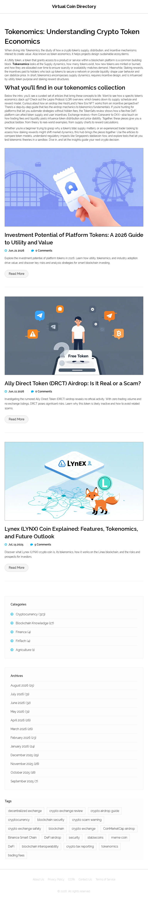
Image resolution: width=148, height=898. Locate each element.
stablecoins (95, 837)
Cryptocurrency (30, 614)
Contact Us (85, 879)
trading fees (16, 855)
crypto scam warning (87, 820)
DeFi (11, 846)
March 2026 (22, 729)
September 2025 (24, 781)
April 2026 (21, 720)
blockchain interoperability (40, 846)
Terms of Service (105, 879)
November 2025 (25, 764)
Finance (23, 632)
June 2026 (21, 703)
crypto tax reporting (80, 846)
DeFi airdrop (52, 837)
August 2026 (22, 685)
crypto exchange (83, 828)
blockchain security (50, 820)
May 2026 (20, 711)
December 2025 (25, 755)
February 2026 (23, 738)
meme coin (119, 837)
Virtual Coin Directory (74, 6)
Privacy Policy (56, 879)
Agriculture (25, 650)
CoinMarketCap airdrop (119, 828)
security (74, 837)
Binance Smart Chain (22, 837)
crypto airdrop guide (105, 811)
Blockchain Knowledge (35, 623)
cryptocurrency (19, 820)
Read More (16, 274)
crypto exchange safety (24, 828)
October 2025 (23, 772)
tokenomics (110, 846)
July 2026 (20, 694)
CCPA (71, 879)
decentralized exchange (25, 811)
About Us (38, 879)
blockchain (56, 828)
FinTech (23, 641)
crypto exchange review (66, 811)
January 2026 (23, 746)
